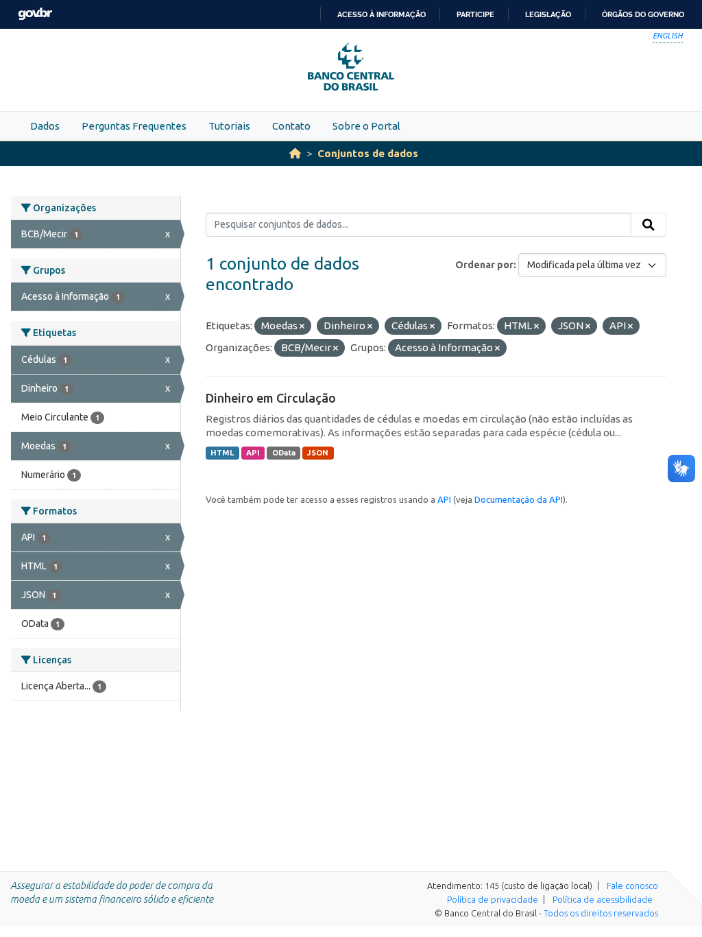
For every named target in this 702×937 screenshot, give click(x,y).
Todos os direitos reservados (601, 913)
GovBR (35, 14)
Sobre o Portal (366, 126)
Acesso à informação (381, 14)
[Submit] (648, 225)
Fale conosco (632, 885)
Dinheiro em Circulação (271, 398)
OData (283, 453)
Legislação (548, 14)
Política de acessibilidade (603, 899)
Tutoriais (229, 126)
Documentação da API (518, 499)
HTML (222, 453)
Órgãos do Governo (643, 14)
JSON (317, 453)
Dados (45, 126)
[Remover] (302, 326)
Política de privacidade (492, 899)
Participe (475, 14)
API (253, 453)
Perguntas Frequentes (134, 126)
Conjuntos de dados (367, 153)
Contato (291, 126)
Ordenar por (484, 264)
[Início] (295, 153)
